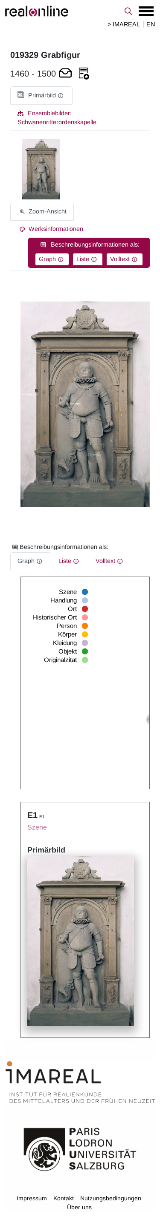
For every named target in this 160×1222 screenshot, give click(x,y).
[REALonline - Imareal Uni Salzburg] (80, 11)
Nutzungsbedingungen (110, 1198)
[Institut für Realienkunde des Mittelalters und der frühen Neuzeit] (80, 1082)
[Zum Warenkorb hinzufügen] (65, 73)
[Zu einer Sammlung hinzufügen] (84, 73)
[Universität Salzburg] (80, 1148)
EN (150, 24)
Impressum (32, 1198)
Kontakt (63, 1198)
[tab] (41, 95)
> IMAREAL (124, 24)
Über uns (79, 1207)
